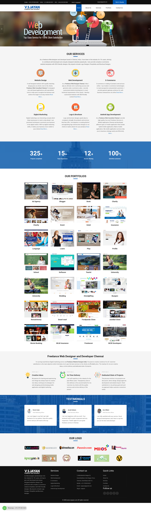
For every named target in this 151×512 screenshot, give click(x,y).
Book (89, 201)
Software (62, 272)
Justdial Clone (114, 320)
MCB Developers (114, 343)
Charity (115, 201)
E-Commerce (110, 80)
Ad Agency (36, 201)
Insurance (115, 225)
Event (62, 225)
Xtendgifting (88, 296)
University (115, 272)
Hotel (89, 225)
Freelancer (89, 343)
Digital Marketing (40, 114)
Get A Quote (120, 2)
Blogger (62, 201)
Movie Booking (36, 343)
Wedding (62, 296)
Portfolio (108, 8)
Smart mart (62, 320)
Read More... (78, 97)
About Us (88, 8)
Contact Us (119, 8)
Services (98, 8)
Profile (114, 249)
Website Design (41, 80)
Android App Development (110, 114)
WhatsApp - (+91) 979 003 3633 (17, 508)
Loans (62, 249)
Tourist (88, 272)
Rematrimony (36, 320)
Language (36, 249)
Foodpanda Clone (88, 320)
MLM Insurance (62, 343)
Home (79, 8)
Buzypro (115, 296)
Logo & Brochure (75, 114)
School (36, 272)
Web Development (75, 80)
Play (88, 249)
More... (110, 133)
